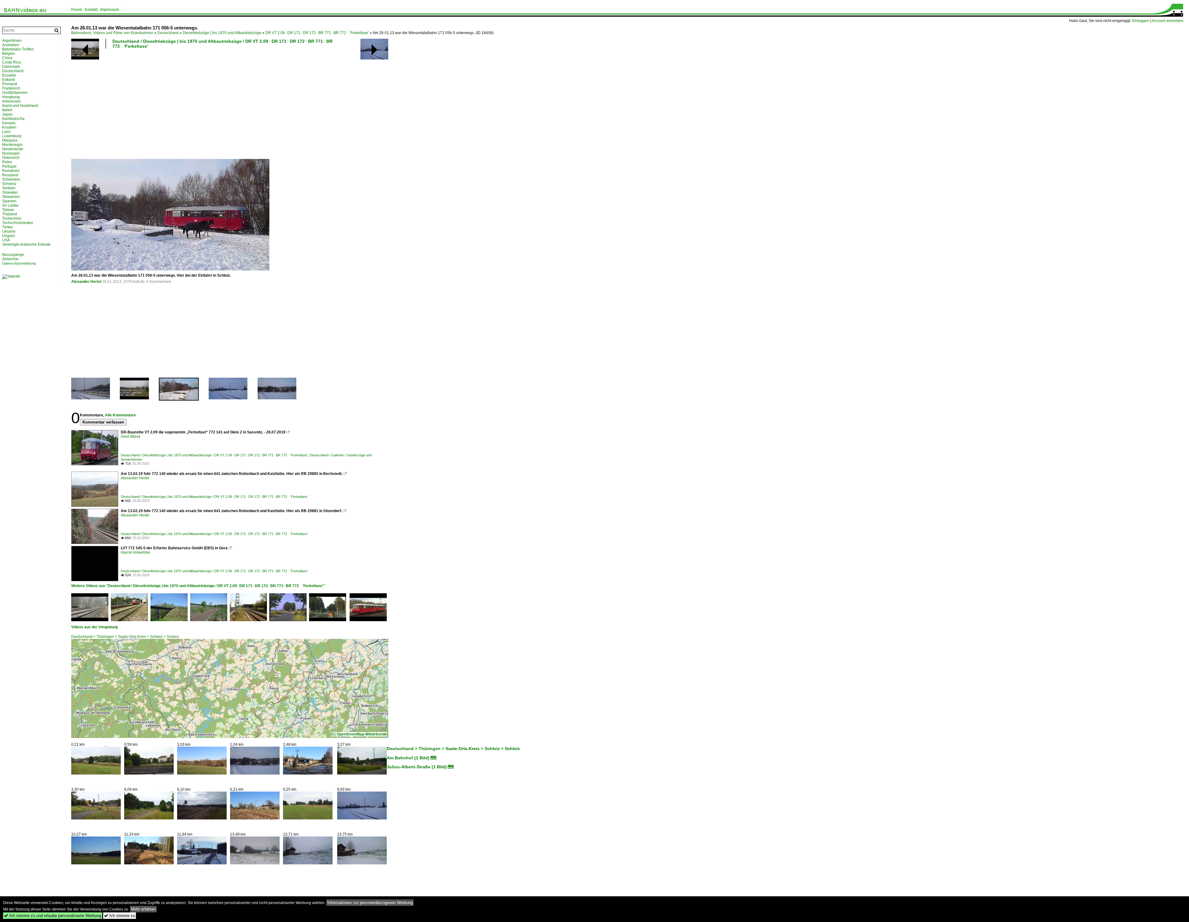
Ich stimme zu (119, 915)
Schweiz (9, 184)
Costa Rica (11, 62)
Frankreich (11, 88)
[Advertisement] (257, 103)
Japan (7, 114)
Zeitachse (10, 259)
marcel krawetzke (135, 552)
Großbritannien (15, 92)
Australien (10, 45)
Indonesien (11, 101)
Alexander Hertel (86, 281)
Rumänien (11, 171)
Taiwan (8, 210)
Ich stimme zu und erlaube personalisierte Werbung (52, 915)
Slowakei (10, 192)
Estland (8, 79)
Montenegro (12, 145)
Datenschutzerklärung (19, 263)
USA (6, 240)
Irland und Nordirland (20, 105)
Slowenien (11, 197)
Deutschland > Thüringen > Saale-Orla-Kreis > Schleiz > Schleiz (125, 636)
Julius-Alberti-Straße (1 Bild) (417, 766)
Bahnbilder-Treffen (18, 49)
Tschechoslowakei (17, 223)
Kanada (8, 123)
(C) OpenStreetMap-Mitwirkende (358, 734)
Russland (10, 175)
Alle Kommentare (120, 415)
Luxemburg (11, 136)
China (7, 58)
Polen (7, 162)
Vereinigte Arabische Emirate (26, 244)
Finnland (9, 84)
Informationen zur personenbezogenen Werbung (370, 902)
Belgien (8, 53)
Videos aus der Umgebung (94, 627)
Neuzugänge (13, 254)
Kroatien (9, 127)
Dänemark (11, 66)
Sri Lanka (10, 205)
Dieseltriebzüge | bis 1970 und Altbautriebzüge (222, 33)
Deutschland (168, 33)
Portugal (9, 166)
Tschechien (11, 218)
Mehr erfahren (143, 909)
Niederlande (12, 149)
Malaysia (9, 140)
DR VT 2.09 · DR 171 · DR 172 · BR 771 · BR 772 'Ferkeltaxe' (317, 33)
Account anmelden (1167, 21)
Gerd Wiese (131, 436)
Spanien (9, 201)
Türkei (7, 227)
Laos (6, 132)
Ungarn (8, 236)
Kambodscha (13, 118)
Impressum (109, 9)
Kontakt (91, 9)
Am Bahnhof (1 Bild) (408, 757)
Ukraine (8, 231)
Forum (76, 9)
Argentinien (12, 40)
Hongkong (11, 97)
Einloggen (1140, 21)
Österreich (11, 158)
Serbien (8, 188)
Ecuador (9, 75)
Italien (7, 110)
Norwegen (11, 153)
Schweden (11, 179)
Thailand (9, 214)
